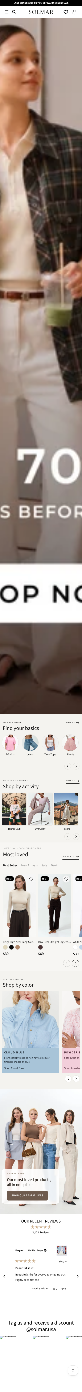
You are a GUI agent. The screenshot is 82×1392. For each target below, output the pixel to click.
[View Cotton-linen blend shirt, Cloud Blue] (62, 1251)
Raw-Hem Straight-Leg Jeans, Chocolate (54, 942)
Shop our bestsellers (27, 1195)
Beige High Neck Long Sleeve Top (19, 942)
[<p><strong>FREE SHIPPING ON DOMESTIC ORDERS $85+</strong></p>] (41, 3)
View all (70, 722)
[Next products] (75, 963)
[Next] (78, 1276)
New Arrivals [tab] (29, 865)
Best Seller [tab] (10, 865)
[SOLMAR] (41, 12)
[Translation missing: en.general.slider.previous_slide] (67, 766)
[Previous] (4, 1276)
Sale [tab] (44, 865)
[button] (6, 11)
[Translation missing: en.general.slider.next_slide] (76, 766)
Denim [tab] (55, 865)
